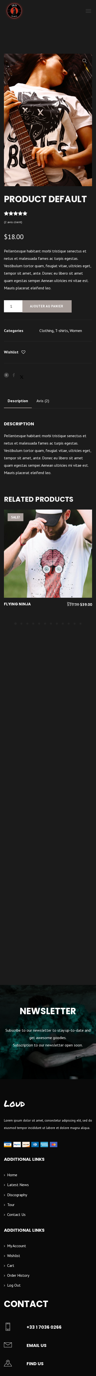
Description (18, 400)
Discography (17, 1194)
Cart (10, 1265)
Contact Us (16, 1214)
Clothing (46, 330)
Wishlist (13, 1255)
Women (76, 330)
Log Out (14, 1285)
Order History (18, 1275)
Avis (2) (42, 400)
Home (12, 1174)
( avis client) (13, 222)
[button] (84, 61)
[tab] (18, 400)
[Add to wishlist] (23, 352)
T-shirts (61, 330)
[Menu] (88, 10)
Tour (11, 1204)
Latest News (18, 1184)
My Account (16, 1245)
